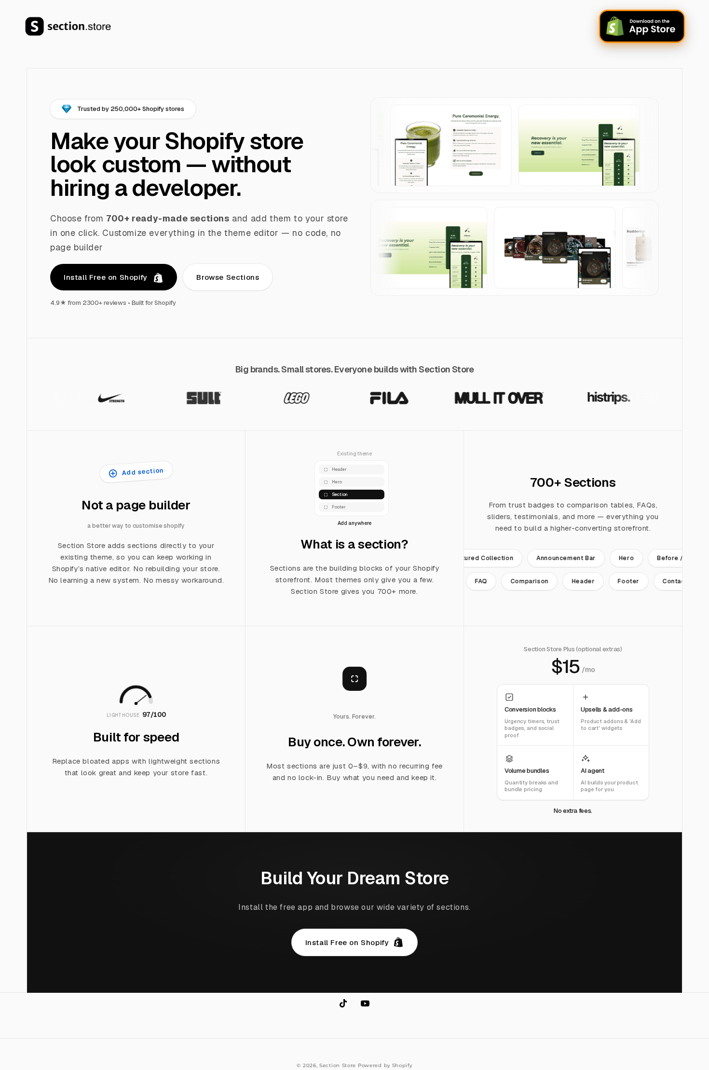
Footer (643, 581)
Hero (607, 558)
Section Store (337, 1065)
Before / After (660, 558)
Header (597, 581)
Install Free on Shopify (106, 277)
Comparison (544, 581)
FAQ (496, 581)
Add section (143, 471)
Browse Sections (227, 277)
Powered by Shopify (385, 1065)
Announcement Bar (547, 558)
